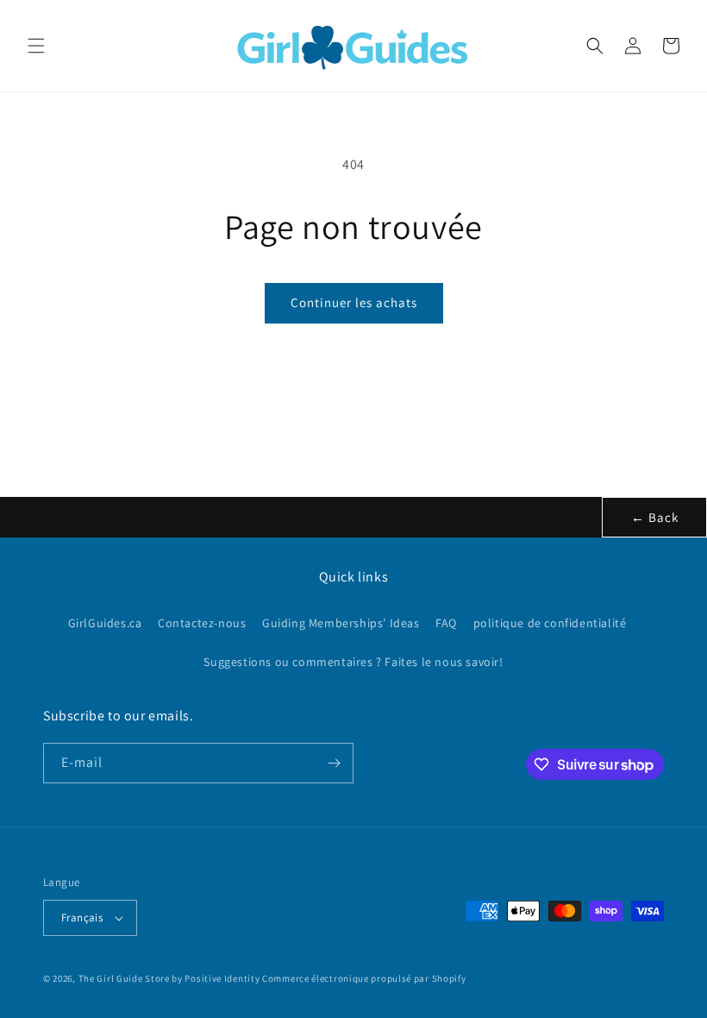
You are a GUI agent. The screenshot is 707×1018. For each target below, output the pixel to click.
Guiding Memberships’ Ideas (341, 623)
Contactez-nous (202, 623)
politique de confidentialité (550, 623)
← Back (655, 517)
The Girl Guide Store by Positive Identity (169, 978)
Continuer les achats (354, 302)
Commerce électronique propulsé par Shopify (364, 978)
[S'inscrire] (334, 763)
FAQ (446, 623)
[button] (36, 46)
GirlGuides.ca (105, 623)
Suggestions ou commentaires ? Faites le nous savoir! (353, 661)
